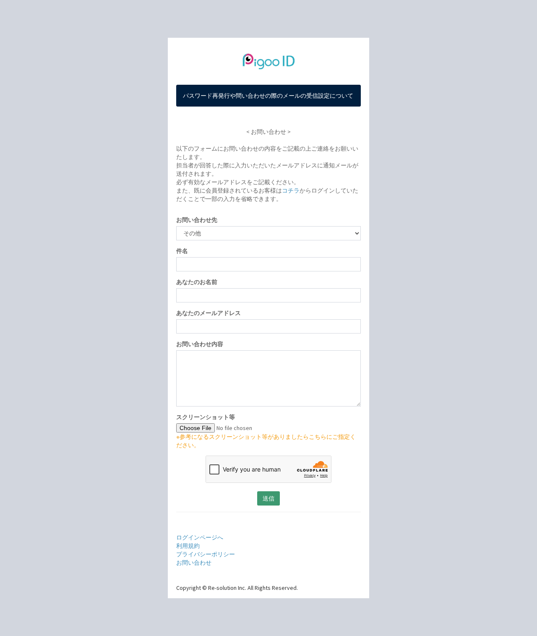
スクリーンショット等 (205, 417)
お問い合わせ (193, 562)
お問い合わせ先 (196, 220)
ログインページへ (199, 537)
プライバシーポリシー (205, 554)
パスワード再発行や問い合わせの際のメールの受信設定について (268, 95)
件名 (182, 251)
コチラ (291, 190)
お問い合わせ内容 (199, 344)
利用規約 (188, 546)
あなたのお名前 (196, 282)
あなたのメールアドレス (208, 313)
